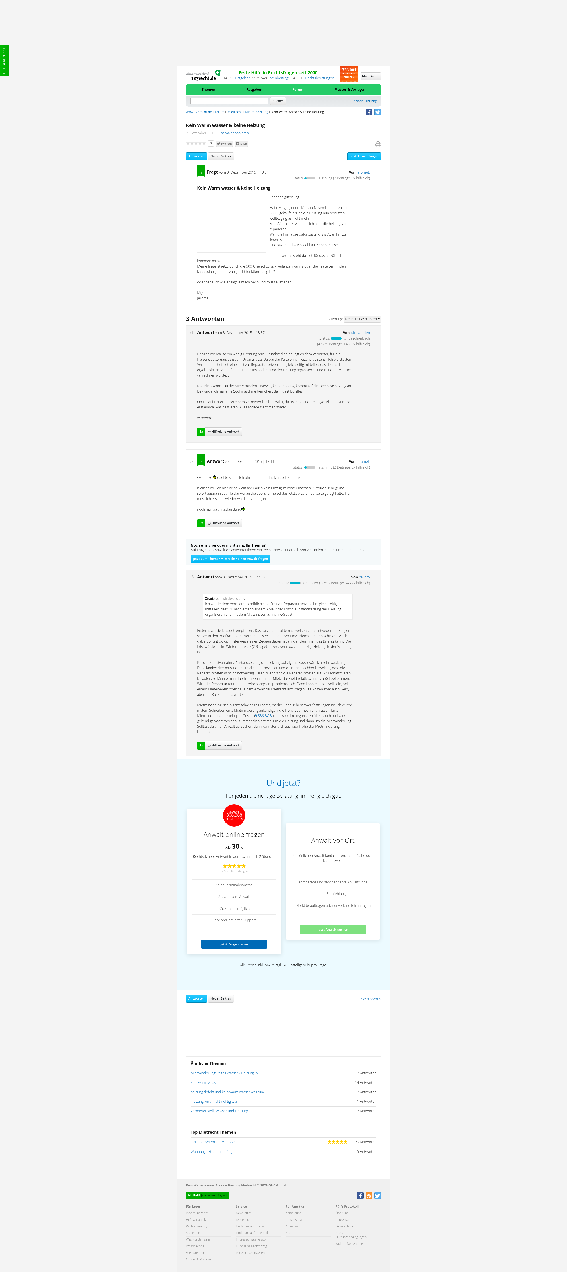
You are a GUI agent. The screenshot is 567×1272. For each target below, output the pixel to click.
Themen (208, 89)
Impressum (343, 1219)
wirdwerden (360, 333)
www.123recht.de (199, 112)
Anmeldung (293, 1213)
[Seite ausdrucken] (378, 144)
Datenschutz (344, 1226)
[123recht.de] (203, 75)
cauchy (364, 577)
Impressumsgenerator (251, 1239)
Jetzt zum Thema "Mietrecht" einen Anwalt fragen (230, 559)
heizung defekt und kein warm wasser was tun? (227, 1092)
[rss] (369, 1195)
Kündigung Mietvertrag (251, 1246)
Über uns (342, 1213)
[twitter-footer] (377, 1195)
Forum (298, 89)
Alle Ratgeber (195, 1252)
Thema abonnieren (234, 133)
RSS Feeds (243, 1219)
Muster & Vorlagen (349, 89)
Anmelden (193, 1233)
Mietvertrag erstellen (250, 1252)
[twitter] (377, 112)
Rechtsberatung (197, 1226)
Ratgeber (242, 78)
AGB (289, 1233)
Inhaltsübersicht (197, 1213)
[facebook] (369, 112)
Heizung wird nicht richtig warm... (217, 1101)
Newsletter (243, 1213)
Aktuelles (292, 1226)
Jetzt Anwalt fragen (364, 156)
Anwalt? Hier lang (365, 101)
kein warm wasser (205, 1082)
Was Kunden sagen (199, 1239)
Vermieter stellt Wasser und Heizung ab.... (223, 1111)
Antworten (196, 156)
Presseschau (195, 1246)
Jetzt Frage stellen (234, 944)
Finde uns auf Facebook (252, 1233)
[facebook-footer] (360, 1195)
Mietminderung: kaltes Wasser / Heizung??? (224, 1073)
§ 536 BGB (263, 716)
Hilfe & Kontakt (4, 61)
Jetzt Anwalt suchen (333, 929)
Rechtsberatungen (319, 78)
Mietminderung (256, 112)
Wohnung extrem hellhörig (211, 1151)
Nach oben (370, 999)
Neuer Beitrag (220, 156)
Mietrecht (234, 112)
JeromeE (363, 172)
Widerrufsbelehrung (349, 1243)
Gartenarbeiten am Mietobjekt (215, 1142)
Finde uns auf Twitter (250, 1226)
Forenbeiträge (279, 78)
